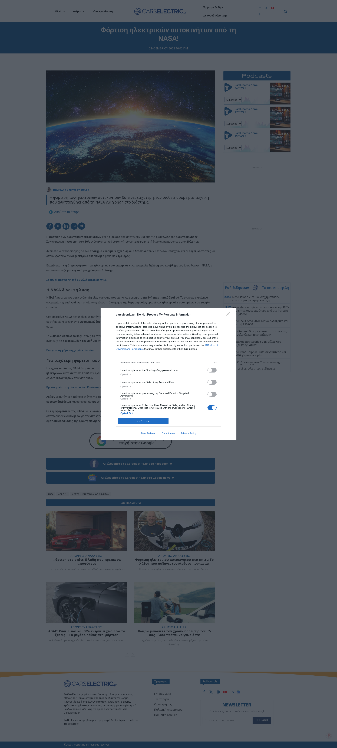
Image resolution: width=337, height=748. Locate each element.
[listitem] (168, 362)
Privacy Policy (188, 433)
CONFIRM (143, 421)
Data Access (168, 433)
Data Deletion (148, 433)
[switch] (212, 370)
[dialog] (168, 374)
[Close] (229, 315)
